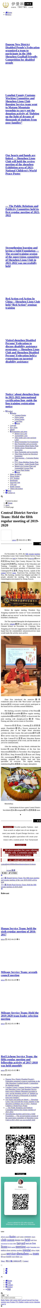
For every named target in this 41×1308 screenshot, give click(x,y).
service (32, 558)
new (38, 1247)
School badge (19, 419)
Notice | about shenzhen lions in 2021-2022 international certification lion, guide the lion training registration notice (22, 400)
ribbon (33, 1250)
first (22, 1240)
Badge (14, 413)
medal (13, 1247)
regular (31, 554)
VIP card (13, 484)
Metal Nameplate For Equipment (26, 442)
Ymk (9, 1283)
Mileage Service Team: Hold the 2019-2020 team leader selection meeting (20, 1015)
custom (10, 1239)
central (3, 573)
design (18, 1240)
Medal (12, 429)
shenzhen (22, 1253)
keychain (10, 1243)
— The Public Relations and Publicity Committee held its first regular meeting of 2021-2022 (22, 211)
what (17, 1257)
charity (33, 1237)
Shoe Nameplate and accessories (26, 452)
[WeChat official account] (6, 1271)
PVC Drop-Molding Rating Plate (26, 462)
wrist (21, 1257)
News (9, 15)
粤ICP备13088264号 (14, 1261)
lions (4, 1246)
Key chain (13, 427)
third (4, 1257)
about (3, 1237)
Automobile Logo (21, 436)
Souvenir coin (15, 482)
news (7, 505)
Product (10, 411)
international (4, 1243)
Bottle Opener (15, 487)
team (14, 573)
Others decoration (16, 489)
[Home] (6, 1269)
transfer (9, 1257)
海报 (5, 873)
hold (32, 1240)
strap (30, 1254)
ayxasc (11, 870)
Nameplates (33, 1247)
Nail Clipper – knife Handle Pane (27, 464)
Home (10, 12)
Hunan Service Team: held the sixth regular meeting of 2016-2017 (18, 931)
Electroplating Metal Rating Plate (26, 446)
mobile (28, 1247)
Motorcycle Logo (21, 434)
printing (13, 1250)
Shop (9, 491)
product (19, 1250)
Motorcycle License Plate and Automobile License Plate (25, 467)
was (13, 1257)
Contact (25, 1261)
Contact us (11, 493)
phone (8, 1250)
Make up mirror (15, 474)
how (35, 1240)
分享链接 (13, 873)
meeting (37, 554)
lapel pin (29, 1243)
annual (7, 1237)
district (12, 624)
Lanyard (13, 425)
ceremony (27, 1237)
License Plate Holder (22, 470)
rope (37, 1250)
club (3, 1239)
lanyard (21, 1243)
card (17, 1237)
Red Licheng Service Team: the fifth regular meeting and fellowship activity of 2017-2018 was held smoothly (19, 1061)
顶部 (9, 1289)
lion (34, 1243)
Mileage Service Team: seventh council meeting (19, 974)
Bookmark (14, 480)
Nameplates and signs (19, 432)
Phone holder (15, 476)
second (3, 1254)
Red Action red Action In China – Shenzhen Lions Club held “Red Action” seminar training (22, 303)
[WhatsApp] (6, 1273)
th (2, 1256)
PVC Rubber (14, 478)
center (22, 1237)
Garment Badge (20, 415)
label (14, 1243)
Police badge (19, 417)
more (18, 423)
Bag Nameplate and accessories (26, 444)
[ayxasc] (6, 540)
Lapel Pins (18, 421)
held (14, 558)
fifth (26, 554)
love (9, 1247)
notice (3, 1250)
